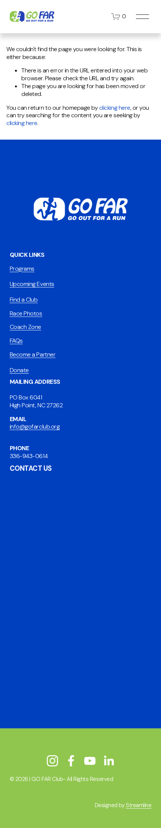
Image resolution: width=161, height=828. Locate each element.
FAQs (16, 341)
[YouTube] (90, 761)
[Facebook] (71, 761)
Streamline (138, 805)
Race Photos (26, 313)
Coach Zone (25, 327)
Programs (22, 269)
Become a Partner (32, 354)
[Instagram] (52, 761)
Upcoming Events (32, 284)
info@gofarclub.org (35, 426)
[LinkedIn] (109, 761)
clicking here (114, 108)
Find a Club (24, 300)
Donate (19, 370)
